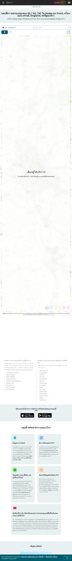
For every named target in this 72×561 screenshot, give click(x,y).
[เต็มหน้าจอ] (69, 32)
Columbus (42, 400)
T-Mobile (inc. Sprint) (12, 372)
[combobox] (18, 28)
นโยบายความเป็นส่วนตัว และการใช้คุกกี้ (32, 556)
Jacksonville (43, 393)
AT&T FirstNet (10, 387)
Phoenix (41, 381)
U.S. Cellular (10, 385)
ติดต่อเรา (50, 490)
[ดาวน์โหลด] (27, 415)
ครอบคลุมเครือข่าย (4, 32)
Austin (41, 398)
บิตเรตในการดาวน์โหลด (10, 32)
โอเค (67, 557)
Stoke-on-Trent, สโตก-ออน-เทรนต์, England (19, 370)
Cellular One (10, 383)
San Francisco (43, 395)
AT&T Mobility (10, 377)
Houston (42, 377)
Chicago (42, 374)
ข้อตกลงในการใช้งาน (51, 556)
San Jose (42, 389)
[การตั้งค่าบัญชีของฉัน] (69, 2)
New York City (43, 370)
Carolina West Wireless (13, 381)
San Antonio (43, 383)
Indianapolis (43, 391)
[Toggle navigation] (3, 3)
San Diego (42, 385)
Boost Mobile (10, 389)
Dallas (41, 387)
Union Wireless (10, 374)
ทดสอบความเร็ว (59, 2)
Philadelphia (43, 379)
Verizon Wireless (11, 379)
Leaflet (4, 313)
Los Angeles (43, 372)
